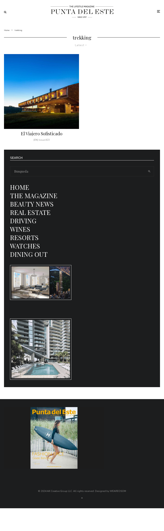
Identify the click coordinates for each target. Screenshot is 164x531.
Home (19, 187)
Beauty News (32, 204)
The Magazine (33, 195)
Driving (23, 220)
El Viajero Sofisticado (41, 133)
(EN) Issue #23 (41, 139)
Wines (20, 229)
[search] (149, 171)
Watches (25, 245)
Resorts (24, 237)
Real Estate (30, 212)
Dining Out (29, 254)
